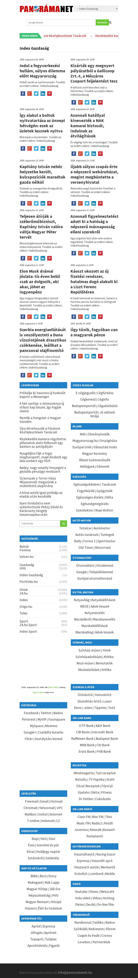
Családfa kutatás (50, 732)
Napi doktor (104, 510)
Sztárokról (36, 858)
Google (81, 572)
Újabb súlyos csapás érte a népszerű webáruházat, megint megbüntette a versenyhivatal (94, 174)
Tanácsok (109, 484)
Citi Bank (103, 745)
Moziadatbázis (89, 669)
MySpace (36, 726)
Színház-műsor (90, 650)
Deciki (90, 904)
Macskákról (82, 619)
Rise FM (97, 817)
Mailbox (30, 814)
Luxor (107, 701)
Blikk (34, 876)
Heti (43, 838)
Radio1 (97, 823)
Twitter (45, 713)
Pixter (79, 904)
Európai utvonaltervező (94, 578)
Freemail (31, 801)
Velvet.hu (26, 556)
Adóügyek (87, 466)
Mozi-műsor (85, 663)
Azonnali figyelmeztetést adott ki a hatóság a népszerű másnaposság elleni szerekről (94, 223)
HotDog (108, 898)
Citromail (30, 808)
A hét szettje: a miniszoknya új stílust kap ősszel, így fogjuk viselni (42, 407)
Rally (77, 541)
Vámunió (102, 466)
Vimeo (93, 891)
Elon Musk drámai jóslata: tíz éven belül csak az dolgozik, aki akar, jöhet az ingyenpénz (40, 281)
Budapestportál (83, 406)
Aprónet (50, 932)
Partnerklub (101, 942)
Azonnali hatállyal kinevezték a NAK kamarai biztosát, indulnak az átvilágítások (87, 125)
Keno (78, 708)
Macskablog (84, 632)
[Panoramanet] (46, 10)
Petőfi (108, 823)
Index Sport (28, 631)
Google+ (30, 732)
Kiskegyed (35, 882)
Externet (55, 814)
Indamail (47, 821)
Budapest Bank (107, 738)
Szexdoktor (84, 510)
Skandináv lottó (89, 701)
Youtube (81, 891)
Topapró (36, 939)
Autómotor (102, 528)
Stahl (110, 779)
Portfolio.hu (29, 581)
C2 (58, 821)
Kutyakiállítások (103, 600)
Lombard (96, 873)
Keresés (102, 22)
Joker (88, 708)
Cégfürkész (105, 393)
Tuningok (107, 534)
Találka (98, 922)
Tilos (108, 817)
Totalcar (85, 528)
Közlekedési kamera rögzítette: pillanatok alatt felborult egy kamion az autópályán (43, 443)
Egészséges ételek (89, 497)
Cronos (106, 935)
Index (24, 600)
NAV (83, 434)
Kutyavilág (81, 600)
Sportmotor (106, 541)
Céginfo (103, 399)
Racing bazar (105, 854)
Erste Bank (87, 751)
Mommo (51, 726)
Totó (111, 708)
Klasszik (96, 829)
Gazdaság (27, 564)
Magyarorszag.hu (85, 440)
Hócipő (56, 902)
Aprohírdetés (37, 945)
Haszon (30, 908)
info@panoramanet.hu (75, 972)
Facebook (31, 713)
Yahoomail (47, 808)
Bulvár (24, 546)
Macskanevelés (104, 619)
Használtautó (84, 854)
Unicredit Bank (102, 732)
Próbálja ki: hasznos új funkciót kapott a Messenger (42, 395)
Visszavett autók (86, 867)
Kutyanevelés (95, 613)
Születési (52, 858)
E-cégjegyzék (85, 393)
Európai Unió (81, 447)
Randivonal (82, 922)
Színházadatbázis (89, 657)
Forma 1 (89, 541)
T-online (33, 821)
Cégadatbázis (107, 406)
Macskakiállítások (94, 626)
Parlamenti (94, 836)
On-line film (105, 904)
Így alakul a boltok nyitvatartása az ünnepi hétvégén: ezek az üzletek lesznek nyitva (42, 122)
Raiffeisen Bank (82, 738)
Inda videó (83, 898)
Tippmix (100, 708)
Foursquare (56, 719)
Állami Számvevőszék (94, 460)
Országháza (108, 440)
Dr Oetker (86, 799)
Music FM (83, 823)
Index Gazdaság (31, 575)
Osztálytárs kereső (48, 739)
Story (52, 876)
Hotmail (56, 801)
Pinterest (29, 719)
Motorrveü (103, 547)
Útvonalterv (85, 565)
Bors (43, 876)
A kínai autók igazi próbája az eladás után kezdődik (41, 494)
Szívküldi (80, 929)
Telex (23, 613)
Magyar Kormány (94, 453)
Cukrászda (103, 799)
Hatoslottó (103, 695)
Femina (25, 550)
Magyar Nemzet (37, 902)
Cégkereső (88, 399)
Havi (52, 838)
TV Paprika (96, 779)
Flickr (29, 739)
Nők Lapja (52, 882)
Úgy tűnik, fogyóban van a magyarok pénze (94, 332)
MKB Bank (87, 745)
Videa (97, 898)
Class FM (83, 817)
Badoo (58, 713)
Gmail (44, 801)
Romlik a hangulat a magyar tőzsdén (40, 420)
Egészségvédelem (86, 484)
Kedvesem (96, 929)
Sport (24, 621)
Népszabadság (39, 895)
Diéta (109, 497)
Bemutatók (104, 663)
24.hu (24, 593)
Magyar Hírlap (37, 889)
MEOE (84, 606)
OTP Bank (86, 725)
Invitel (42, 814)
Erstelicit (81, 873)
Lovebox (84, 942)
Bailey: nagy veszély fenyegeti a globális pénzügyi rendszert (43, 470)
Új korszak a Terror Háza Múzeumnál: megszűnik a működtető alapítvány (38, 482)
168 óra (54, 889)
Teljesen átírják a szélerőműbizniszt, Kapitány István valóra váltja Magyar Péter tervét (41, 226)
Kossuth (109, 829)
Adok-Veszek (100, 606)
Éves (31, 845)
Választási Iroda (105, 447)
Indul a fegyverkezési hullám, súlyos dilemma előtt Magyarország (42, 71)
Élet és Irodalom (50, 908)
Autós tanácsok (86, 534)
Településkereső (101, 572)
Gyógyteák (104, 491)
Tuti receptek (106, 773)
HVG (23, 568)
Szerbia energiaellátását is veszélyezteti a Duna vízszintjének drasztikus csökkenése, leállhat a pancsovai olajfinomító (43, 340)
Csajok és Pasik (88, 935)
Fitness (106, 792)
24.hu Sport (28, 625)
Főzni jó (107, 786)
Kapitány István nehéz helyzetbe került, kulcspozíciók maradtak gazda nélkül (42, 174)
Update (83, 792)
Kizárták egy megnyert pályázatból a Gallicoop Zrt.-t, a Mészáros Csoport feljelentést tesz (94, 73)
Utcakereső (104, 565)
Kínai (30, 851)
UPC (60, 808)
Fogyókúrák (86, 491)
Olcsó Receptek (88, 786)
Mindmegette (84, 773)
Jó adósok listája (102, 414)
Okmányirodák (99, 434)
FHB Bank (103, 751)
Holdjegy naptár (48, 851)
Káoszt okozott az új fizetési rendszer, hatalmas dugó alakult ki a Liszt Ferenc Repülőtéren (94, 281)
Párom (111, 929)
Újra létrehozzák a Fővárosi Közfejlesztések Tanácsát (40, 430)
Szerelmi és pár (47, 845)
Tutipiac (51, 939)
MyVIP (42, 719)
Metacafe (107, 891)
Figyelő (54, 945)
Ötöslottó (85, 695)
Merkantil (108, 867)
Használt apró (101, 861)
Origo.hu (26, 606)
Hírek (24, 589)
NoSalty (81, 779)
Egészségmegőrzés (95, 504)
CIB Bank (82, 732)
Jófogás (36, 932)
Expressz (49, 926)
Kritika (109, 657)
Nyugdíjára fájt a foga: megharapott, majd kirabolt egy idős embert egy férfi (43, 457)
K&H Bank (103, 725)
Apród (36, 926)
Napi (35, 838)
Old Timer (86, 547)
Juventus (81, 829)
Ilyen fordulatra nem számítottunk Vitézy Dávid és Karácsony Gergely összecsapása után (41, 509)
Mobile (110, 873)
